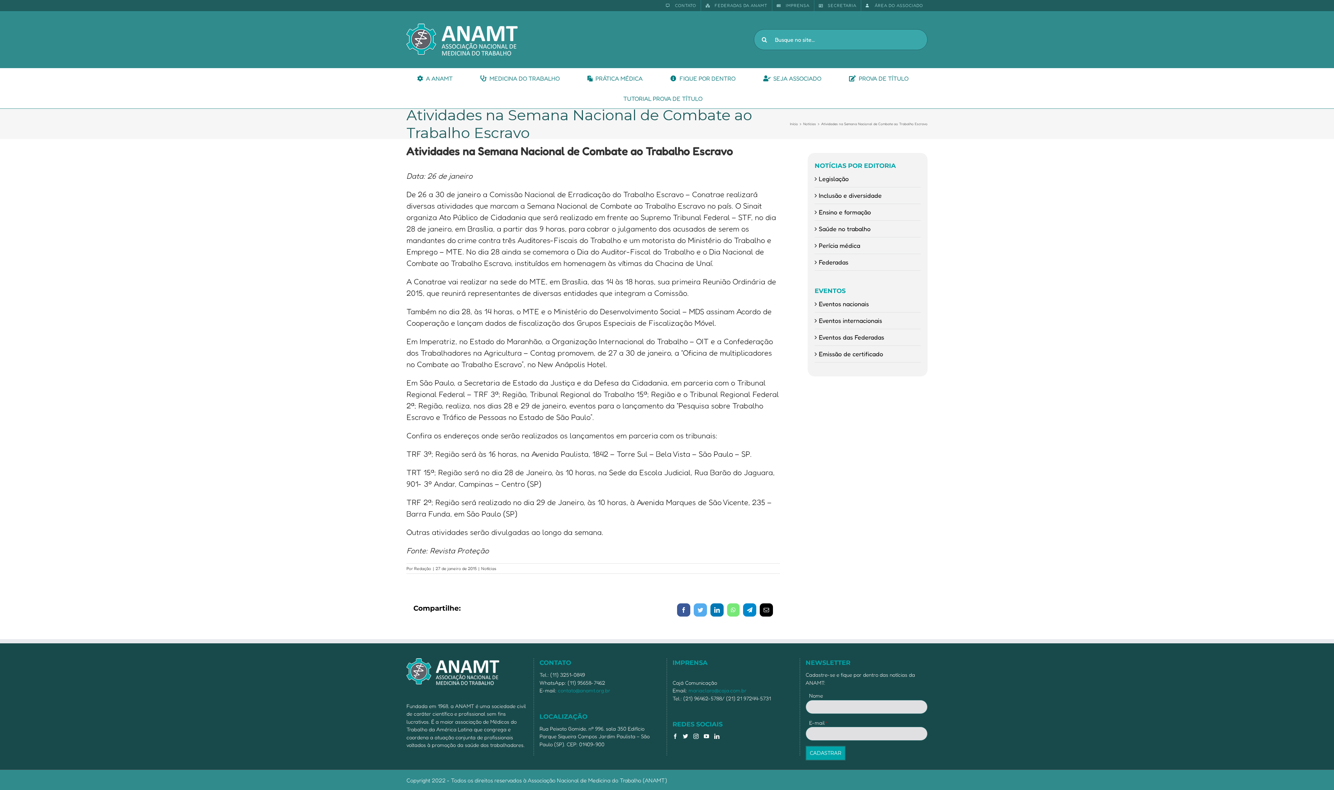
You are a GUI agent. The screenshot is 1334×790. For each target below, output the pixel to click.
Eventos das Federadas (851, 337)
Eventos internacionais (850, 320)
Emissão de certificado (851, 354)
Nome (816, 695)
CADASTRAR (825, 753)
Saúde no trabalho (845, 229)
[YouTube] (706, 736)
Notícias (488, 568)
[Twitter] (685, 736)
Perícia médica (839, 245)
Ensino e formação (845, 212)
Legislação (834, 178)
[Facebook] (675, 736)
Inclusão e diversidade (850, 195)
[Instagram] (696, 736)
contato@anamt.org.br (584, 690)
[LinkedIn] (716, 736)
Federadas (833, 262)
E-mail (818, 722)
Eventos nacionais (844, 304)
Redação (422, 568)
